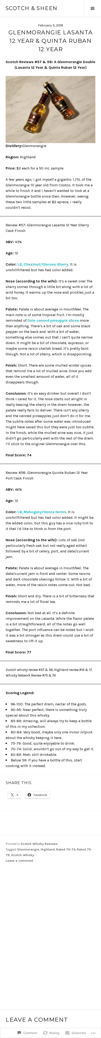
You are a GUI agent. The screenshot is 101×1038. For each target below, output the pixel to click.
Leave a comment (19, 861)
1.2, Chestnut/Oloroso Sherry (42, 264)
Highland (48, 849)
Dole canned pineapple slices (53, 320)
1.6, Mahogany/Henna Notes (41, 512)
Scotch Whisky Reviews (39, 844)
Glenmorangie (28, 849)
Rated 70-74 (65, 849)
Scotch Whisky (22, 855)
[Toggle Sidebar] (92, 8)
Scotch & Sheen (31, 8)
